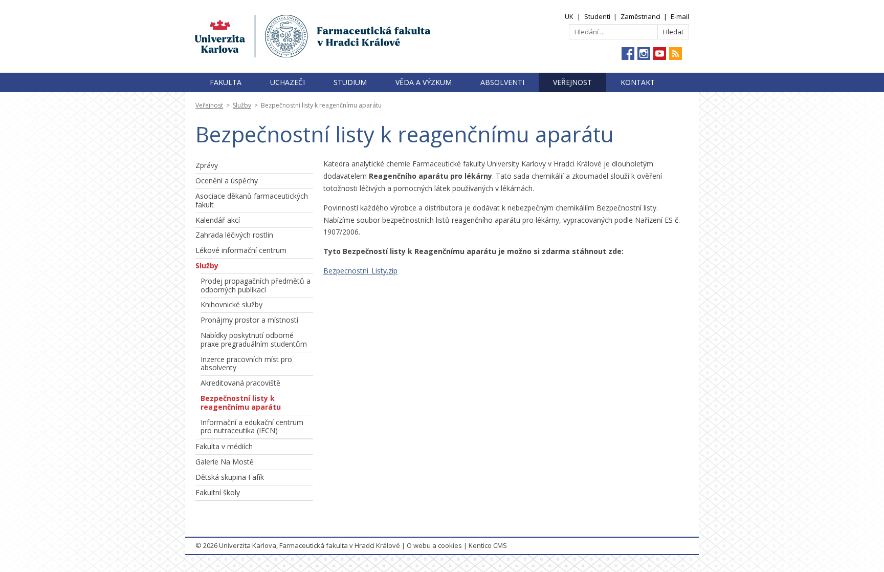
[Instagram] (643, 53)
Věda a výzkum (423, 82)
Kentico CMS (488, 545)
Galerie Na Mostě (224, 462)
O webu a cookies (434, 545)
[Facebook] (628, 53)
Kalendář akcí (217, 220)
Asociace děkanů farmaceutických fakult (251, 200)
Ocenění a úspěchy (226, 180)
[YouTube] (659, 53)
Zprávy (206, 165)
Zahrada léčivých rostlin (234, 235)
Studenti (597, 16)
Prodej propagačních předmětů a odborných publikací (256, 285)
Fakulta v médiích (224, 446)
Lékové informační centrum (240, 250)
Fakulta (225, 82)
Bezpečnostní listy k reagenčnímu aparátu (241, 402)
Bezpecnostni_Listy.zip (360, 271)
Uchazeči (287, 82)
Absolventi (502, 82)
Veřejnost (572, 82)
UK (569, 16)
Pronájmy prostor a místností (249, 320)
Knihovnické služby (231, 304)
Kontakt (638, 82)
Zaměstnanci (640, 16)
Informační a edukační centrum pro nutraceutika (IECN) (252, 426)
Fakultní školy (217, 492)
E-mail (680, 16)
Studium (350, 82)
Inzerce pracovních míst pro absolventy (246, 363)
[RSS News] (675, 53)
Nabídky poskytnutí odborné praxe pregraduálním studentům (254, 339)
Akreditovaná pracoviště (240, 383)
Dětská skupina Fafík (229, 477)
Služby (242, 105)
